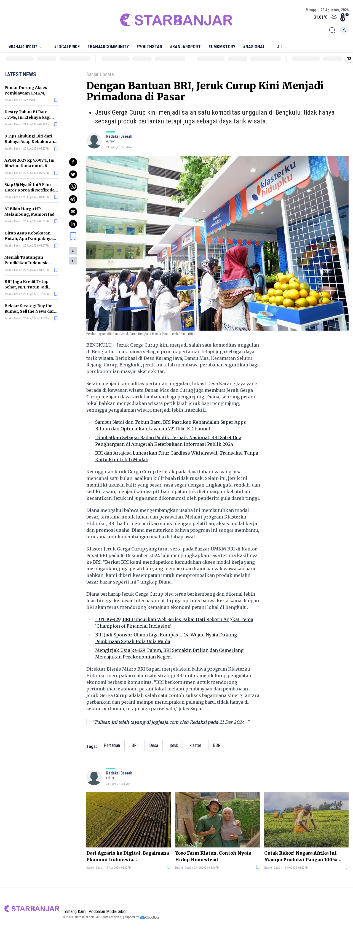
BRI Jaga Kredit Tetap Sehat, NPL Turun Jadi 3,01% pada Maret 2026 (27, 287)
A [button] (73, 251)
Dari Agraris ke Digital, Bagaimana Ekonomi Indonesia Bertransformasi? (127, 856)
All (280, 47)
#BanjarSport (185, 46)
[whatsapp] (73, 187)
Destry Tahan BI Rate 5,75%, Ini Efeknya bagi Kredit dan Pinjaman (27, 117)
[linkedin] (73, 224)
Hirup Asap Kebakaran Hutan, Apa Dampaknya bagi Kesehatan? (28, 239)
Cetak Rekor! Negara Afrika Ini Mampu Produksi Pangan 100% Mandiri (300, 856)
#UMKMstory (221, 46)
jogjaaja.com (164, 722)
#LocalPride (67, 46)
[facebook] (73, 162)
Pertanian (112, 745)
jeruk (174, 745)
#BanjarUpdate (23, 47)
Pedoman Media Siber (108, 911)
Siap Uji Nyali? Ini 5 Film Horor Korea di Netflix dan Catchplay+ (30, 190)
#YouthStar (149, 46)
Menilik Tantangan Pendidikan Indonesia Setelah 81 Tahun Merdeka (31, 263)
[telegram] (73, 199)
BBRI (217, 745)
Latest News (20, 74)
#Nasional (254, 46)
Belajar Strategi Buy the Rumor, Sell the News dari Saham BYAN (29, 311)
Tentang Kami (74, 911)
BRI (135, 745)
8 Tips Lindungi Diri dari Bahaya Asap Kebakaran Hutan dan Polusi (29, 142)
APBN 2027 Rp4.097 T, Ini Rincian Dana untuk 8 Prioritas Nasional (29, 166)
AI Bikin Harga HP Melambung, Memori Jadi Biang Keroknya (29, 214)
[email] (73, 211)
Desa (153, 745)
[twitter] (73, 174)
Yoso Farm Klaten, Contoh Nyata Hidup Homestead (213, 856)
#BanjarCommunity (108, 46)
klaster (195, 745)
